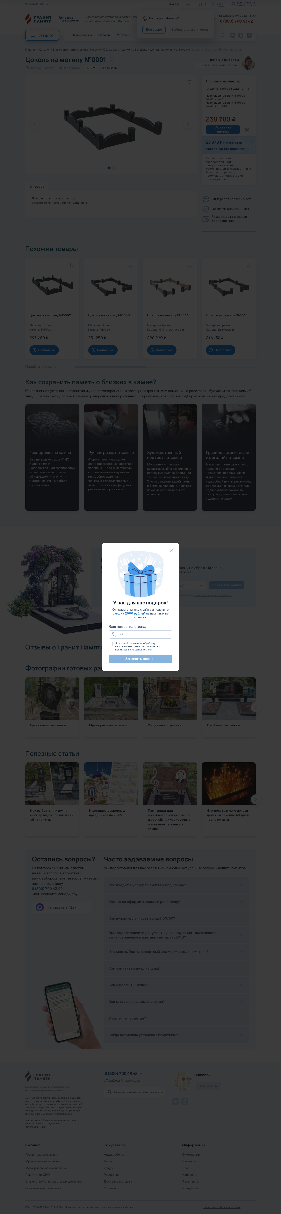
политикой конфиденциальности (134, 649)
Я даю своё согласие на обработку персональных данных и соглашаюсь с (137, 646)
